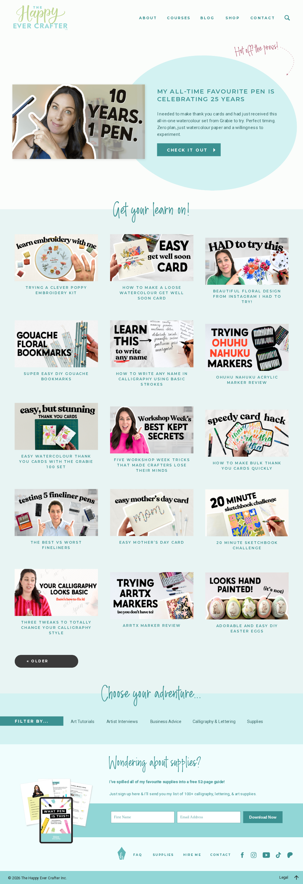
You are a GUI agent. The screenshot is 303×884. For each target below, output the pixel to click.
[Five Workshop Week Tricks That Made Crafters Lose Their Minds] (152, 429)
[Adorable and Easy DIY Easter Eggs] (247, 595)
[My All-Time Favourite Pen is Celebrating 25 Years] (78, 122)
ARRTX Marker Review (152, 625)
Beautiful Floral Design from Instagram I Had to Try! (247, 296)
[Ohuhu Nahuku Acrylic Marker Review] (247, 347)
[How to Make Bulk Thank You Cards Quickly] (247, 433)
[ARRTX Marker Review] (152, 595)
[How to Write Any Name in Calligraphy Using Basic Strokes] (152, 343)
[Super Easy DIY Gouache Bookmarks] (56, 343)
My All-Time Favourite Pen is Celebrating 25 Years (216, 95)
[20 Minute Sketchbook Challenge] (247, 513)
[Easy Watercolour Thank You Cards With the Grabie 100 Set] (56, 426)
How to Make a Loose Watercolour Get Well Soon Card (152, 292)
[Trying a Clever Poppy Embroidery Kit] (56, 257)
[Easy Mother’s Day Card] (152, 512)
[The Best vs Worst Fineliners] (56, 512)
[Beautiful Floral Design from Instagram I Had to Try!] (247, 261)
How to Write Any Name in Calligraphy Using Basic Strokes (152, 378)
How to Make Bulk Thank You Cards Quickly (247, 466)
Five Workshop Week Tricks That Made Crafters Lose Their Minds (152, 464)
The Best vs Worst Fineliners (56, 545)
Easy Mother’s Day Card (151, 542)
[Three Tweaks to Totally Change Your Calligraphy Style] (56, 592)
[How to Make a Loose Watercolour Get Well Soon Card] (152, 257)
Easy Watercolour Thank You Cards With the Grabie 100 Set (56, 461)
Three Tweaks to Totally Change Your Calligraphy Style (56, 627)
